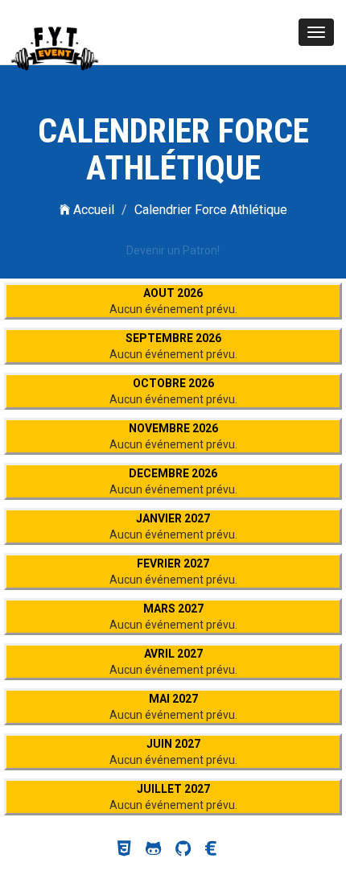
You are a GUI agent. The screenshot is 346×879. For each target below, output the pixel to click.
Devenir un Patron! (173, 250)
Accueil (92, 209)
